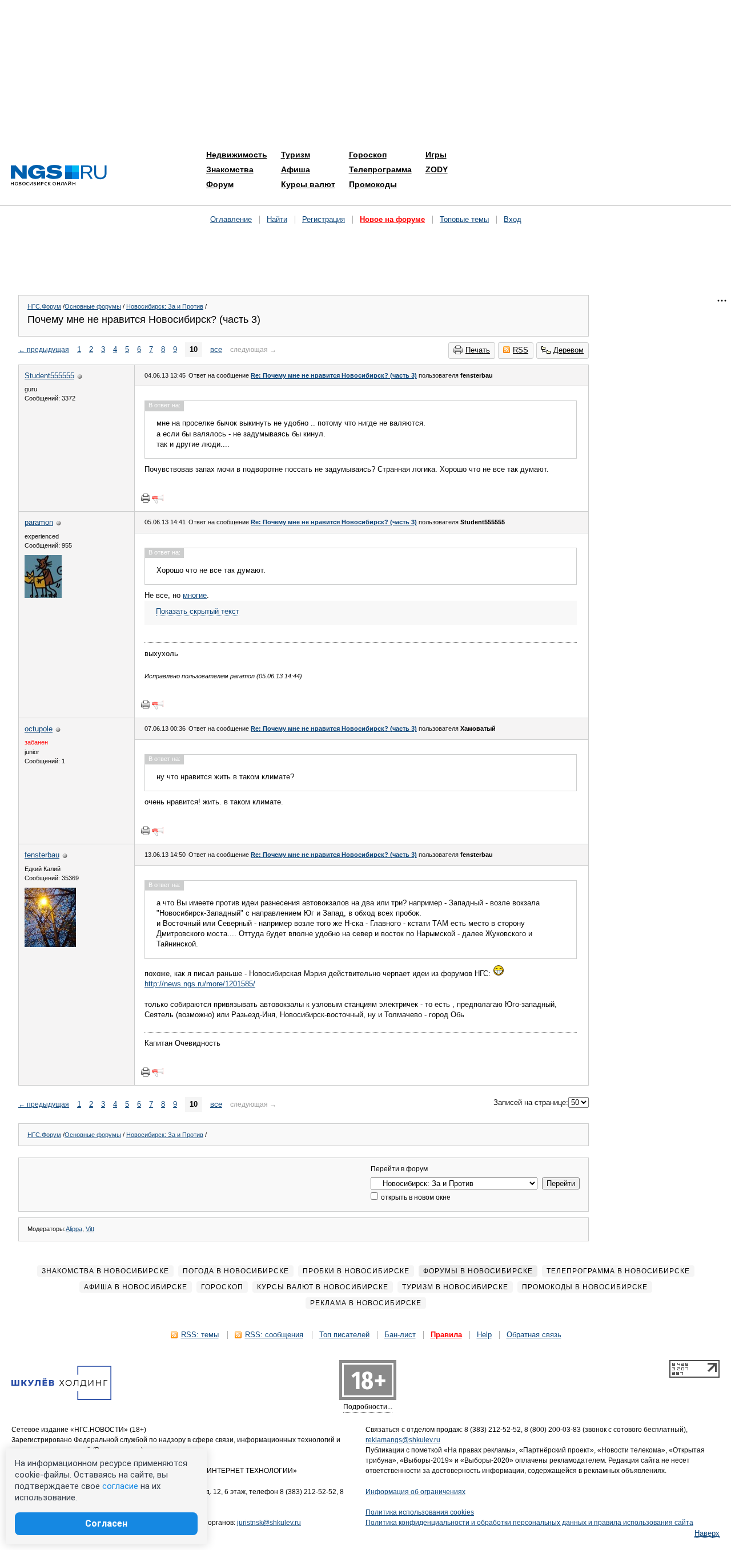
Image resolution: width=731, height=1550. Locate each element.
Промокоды (373, 184)
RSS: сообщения (274, 1334)
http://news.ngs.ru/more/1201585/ (199, 984)
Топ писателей (344, 1334)
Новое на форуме (392, 219)
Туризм (295, 154)
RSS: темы (200, 1334)
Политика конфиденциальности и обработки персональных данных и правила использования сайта (529, 1523)
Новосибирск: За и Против (164, 306)
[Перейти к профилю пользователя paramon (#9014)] (43, 595)
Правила (446, 1334)
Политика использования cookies (420, 1512)
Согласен (106, 1523)
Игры (436, 154)
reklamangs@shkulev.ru (403, 1440)
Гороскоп (368, 154)
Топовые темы (464, 219)
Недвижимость (236, 154)
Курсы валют (308, 184)
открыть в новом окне (415, 1197)
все (216, 349)
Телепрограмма (380, 169)
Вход (512, 219)
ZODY (436, 169)
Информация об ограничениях (415, 1492)
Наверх (707, 1533)
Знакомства (230, 169)
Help (484, 1334)
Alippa (74, 1228)
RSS (520, 350)
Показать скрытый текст (197, 611)
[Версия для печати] (145, 498)
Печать (477, 350)
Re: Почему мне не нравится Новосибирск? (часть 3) (334, 375)
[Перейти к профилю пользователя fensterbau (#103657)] (50, 944)
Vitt (90, 1228)
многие (195, 595)
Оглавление (231, 219)
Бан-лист (400, 1334)
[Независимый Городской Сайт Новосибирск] (59, 176)
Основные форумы (93, 306)
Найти (277, 219)
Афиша (295, 169)
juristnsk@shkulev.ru (269, 1523)
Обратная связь (534, 1334)
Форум (220, 184)
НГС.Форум (44, 306)
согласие (120, 1486)
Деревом (568, 350)
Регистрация (323, 219)
